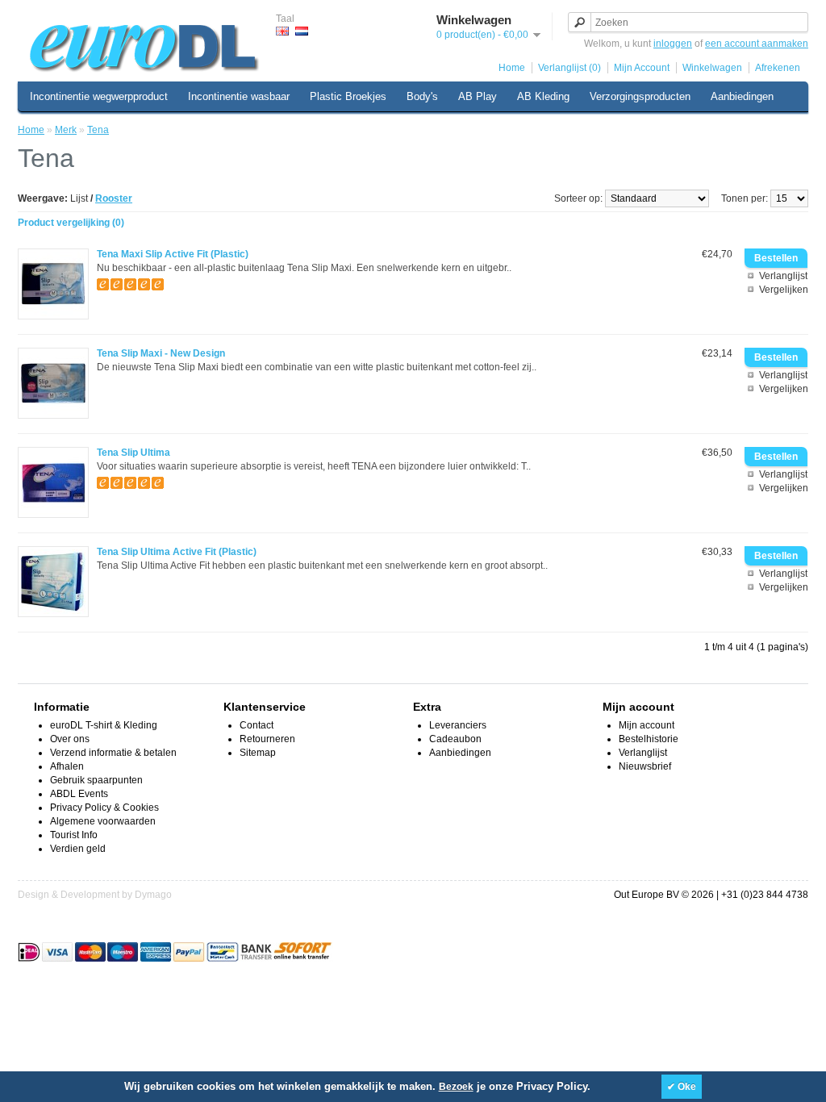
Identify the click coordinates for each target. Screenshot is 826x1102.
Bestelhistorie (648, 739)
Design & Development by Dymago (95, 894)
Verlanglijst (783, 276)
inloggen (672, 43)
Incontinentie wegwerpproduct (99, 96)
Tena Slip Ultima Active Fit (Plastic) (177, 551)
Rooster (113, 198)
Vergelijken (783, 289)
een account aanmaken (756, 43)
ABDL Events (79, 793)
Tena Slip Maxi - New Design (161, 353)
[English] (282, 31)
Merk (66, 130)
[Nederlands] (301, 31)
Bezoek (456, 1086)
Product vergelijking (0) (71, 222)
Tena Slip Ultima (133, 452)
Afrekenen (777, 67)
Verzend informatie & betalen (113, 752)
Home (512, 67)
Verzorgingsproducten (640, 96)
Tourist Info (74, 835)
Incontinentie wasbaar (239, 96)
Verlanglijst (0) (569, 67)
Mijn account (646, 725)
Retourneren (267, 739)
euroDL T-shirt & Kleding (103, 725)
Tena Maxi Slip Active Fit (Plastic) (172, 254)
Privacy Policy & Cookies (104, 807)
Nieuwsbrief (645, 766)
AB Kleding (543, 96)
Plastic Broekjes (348, 96)
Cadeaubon (455, 739)
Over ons (70, 739)
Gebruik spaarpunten (96, 780)
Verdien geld (78, 848)
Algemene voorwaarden (103, 821)
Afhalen (67, 766)
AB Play (477, 96)
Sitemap (258, 752)
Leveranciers (457, 725)
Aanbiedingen (742, 96)
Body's (422, 96)
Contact (256, 725)
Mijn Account (642, 67)
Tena (98, 130)
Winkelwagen (712, 67)
